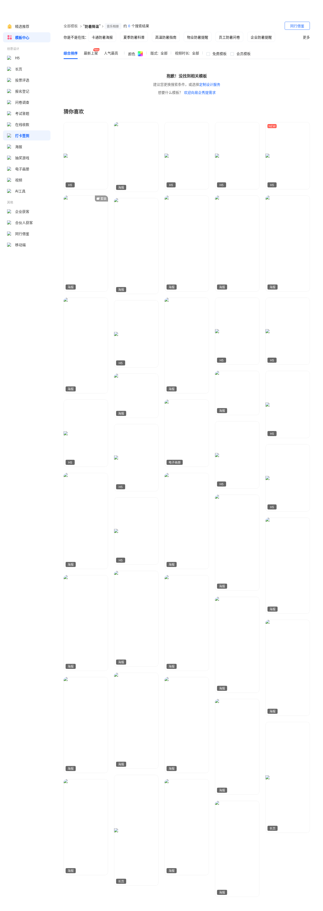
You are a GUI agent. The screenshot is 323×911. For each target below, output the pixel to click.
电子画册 (22, 168)
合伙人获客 (24, 222)
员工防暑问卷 (229, 37)
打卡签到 (22, 135)
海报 (18, 146)
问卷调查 (22, 102)
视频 (18, 179)
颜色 (131, 53)
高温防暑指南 (165, 37)
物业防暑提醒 (197, 37)
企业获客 (22, 211)
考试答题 (22, 113)
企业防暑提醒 (261, 37)
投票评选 (22, 79)
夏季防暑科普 (134, 37)
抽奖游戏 (22, 157)
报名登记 (22, 91)
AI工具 (20, 190)
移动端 (20, 244)
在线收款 (22, 124)
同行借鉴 (22, 233)
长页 (18, 68)
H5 (17, 57)
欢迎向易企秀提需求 (200, 92)
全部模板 (71, 25)
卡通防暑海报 (102, 37)
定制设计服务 (209, 84)
